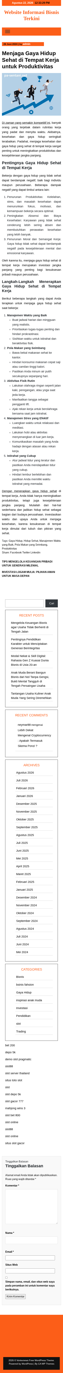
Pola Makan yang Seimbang (31, 544)
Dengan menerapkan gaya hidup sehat (29, 491)
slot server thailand (17, 1073)
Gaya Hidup (15, 540)
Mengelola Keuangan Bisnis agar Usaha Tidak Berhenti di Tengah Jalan (29, 627)
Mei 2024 (22, 952)
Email (9, 1251)
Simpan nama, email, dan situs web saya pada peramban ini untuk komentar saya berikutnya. (30, 1285)
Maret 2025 (23, 874)
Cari (7, 597)
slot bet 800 (12, 1115)
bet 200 (10, 1045)
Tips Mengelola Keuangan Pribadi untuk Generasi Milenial (27, 563)
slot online (11, 1122)
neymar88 (24, 724)
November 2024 (26, 905)
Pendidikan (23, 1016)
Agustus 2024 (25, 928)
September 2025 (27, 827)
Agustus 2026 (25, 772)
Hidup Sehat (31, 540)
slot (18, 1023)
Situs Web (11, 1264)
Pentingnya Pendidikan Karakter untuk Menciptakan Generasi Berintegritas (29, 644)
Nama (9, 1233)
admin (26, 44)
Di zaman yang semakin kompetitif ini (26, 122)
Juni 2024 (22, 944)
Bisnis (20, 976)
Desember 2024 (26, 897)
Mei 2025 (22, 858)
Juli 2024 (22, 936)
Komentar (12, 1185)
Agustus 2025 (25, 835)
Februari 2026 (25, 788)
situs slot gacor (15, 1143)
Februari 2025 (25, 882)
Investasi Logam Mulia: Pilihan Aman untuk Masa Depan (28, 574)
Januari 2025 (24, 889)
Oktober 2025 (25, 819)
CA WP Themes (46, 1363)
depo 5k (10, 1052)
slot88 (9, 1066)
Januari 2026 (24, 796)
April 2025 (22, 866)
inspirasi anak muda (29, 1000)
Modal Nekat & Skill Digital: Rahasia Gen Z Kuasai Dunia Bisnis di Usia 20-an (30, 660)
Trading (21, 1031)
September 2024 (27, 921)
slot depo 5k (13, 1094)
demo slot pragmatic (18, 1059)
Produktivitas (9, 548)
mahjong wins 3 (15, 1108)
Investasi (22, 1008)
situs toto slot (13, 1080)
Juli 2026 (22, 780)
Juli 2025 (22, 842)
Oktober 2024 (25, 913)
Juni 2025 (22, 850)
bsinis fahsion (25, 984)
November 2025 (26, 811)
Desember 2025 (26, 803)
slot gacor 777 (14, 1101)
